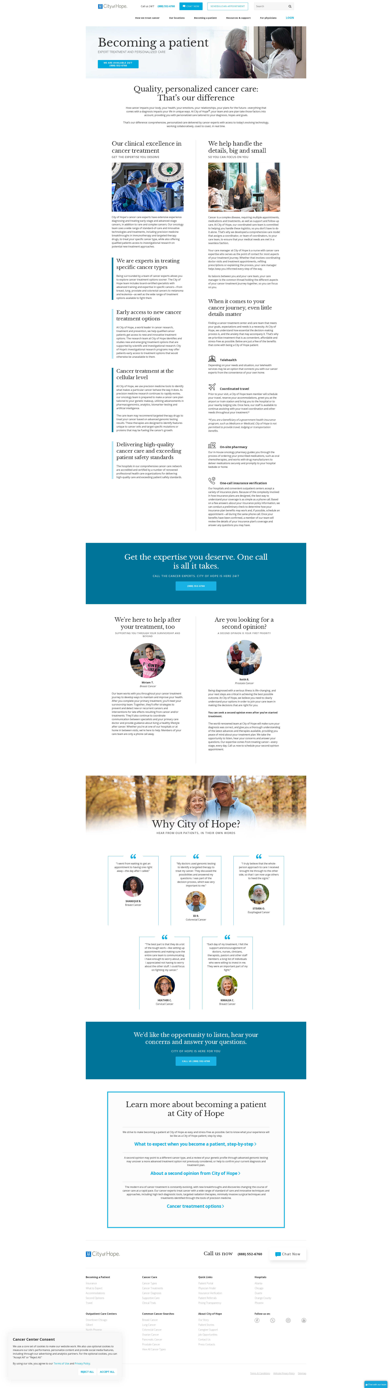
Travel (89, 1303)
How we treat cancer (147, 17)
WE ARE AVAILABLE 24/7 (118, 64)
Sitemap (302, 1373)
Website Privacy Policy (284, 1373)
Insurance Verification (210, 1293)
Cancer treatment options (194, 1206)
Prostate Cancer (151, 1344)
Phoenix (259, 1303)
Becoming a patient (205, 17)
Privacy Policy (82, 1363)
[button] (290, 6)
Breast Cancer (150, 1320)
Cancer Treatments (152, 1288)
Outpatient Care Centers (101, 1313)
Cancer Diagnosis (151, 1293)
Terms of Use (61, 1363)
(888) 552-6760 (166, 6)
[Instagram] (288, 1320)
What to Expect (94, 1288)
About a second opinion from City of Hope (194, 1173)
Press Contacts (206, 1344)
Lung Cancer (149, 1324)
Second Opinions (95, 1298)
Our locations (177, 17)
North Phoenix (94, 1329)
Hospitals (260, 1277)
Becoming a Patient (98, 1277)
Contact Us (204, 1339)
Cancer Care (149, 1277)
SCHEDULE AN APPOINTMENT (228, 6)
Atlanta (258, 1283)
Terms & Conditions (260, 1373)
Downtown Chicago (96, 1320)
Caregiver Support (208, 1329)
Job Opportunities (207, 1334)
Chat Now (290, 1254)
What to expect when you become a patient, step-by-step (193, 1144)
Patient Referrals (207, 1298)
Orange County (263, 1298)
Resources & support (238, 17)
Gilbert (89, 1324)
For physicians (268, 17)
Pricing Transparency (209, 1303)
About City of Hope (210, 1313)
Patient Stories (206, 1324)
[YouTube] (304, 1320)
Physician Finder (207, 1288)
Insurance (91, 1283)
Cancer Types (149, 1283)
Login (290, 17)
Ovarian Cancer (150, 1334)
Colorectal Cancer (152, 1329)
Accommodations (95, 1293)
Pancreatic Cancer (152, 1339)
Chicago (259, 1288)
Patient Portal (205, 1283)
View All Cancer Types (154, 1349)
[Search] (274, 6)
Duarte (258, 1293)
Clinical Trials (149, 1303)
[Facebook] (257, 1320)
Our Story (203, 1320)
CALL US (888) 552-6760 (196, 1061)
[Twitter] (272, 1320)
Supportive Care (151, 1298)
